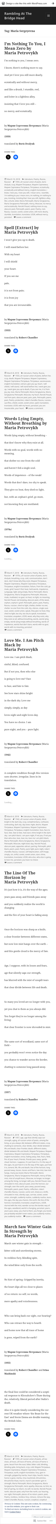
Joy (9, 392)
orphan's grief (17, 602)
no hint (46, 1486)
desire (38, 824)
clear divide (27, 1145)
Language (8, 592)
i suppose (21, 1162)
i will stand (14, 386)
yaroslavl (8, 217)
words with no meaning (14, 627)
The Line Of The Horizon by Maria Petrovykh (21, 877)
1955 (17, 1459)
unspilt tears (35, 1202)
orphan (7, 602)
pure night (39, 849)
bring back (20, 1467)
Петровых (34, 187)
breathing (15, 578)
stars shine (40, 854)
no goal (21, 597)
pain (30, 397)
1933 (17, 375)
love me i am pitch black (38, 838)
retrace (33, 1497)
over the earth (18, 1186)
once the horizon (38, 1183)
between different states (35, 1143)
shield (14, 403)
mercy (31, 203)
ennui (23, 1156)
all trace (13, 1461)
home (46, 1475)
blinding (44, 1464)
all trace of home (24, 1461)
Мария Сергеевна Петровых (16, 187)
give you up (32, 384)
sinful (16, 854)
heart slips (32, 1475)
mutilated (13, 597)
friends (22, 1159)
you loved (47, 1211)
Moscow (38, 203)
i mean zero (35, 192)
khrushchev (41, 1478)
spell (37, 403)
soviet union (28, 211)
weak (29, 616)
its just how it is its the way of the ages (28, 1164)
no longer (38, 1178)
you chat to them (26, 1211)
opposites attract (23, 846)
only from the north (29, 1491)
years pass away (11, 1211)
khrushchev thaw (11, 1480)
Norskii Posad (23, 206)
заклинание (45, 381)
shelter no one (41, 605)
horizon (13, 1162)
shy (30, 608)
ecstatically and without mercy (16, 190)
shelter (32, 605)
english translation (38, 190)
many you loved (16, 1173)
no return (20, 1489)
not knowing (22, 600)
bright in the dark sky (13, 822)
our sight (8, 1494)
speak (27, 611)
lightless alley (44, 198)
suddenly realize (39, 1197)
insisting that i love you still (27, 198)
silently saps (24, 1194)
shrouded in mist (11, 1194)
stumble (7, 214)
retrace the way (43, 1497)
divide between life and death (16, 1151)
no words (35, 1489)
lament (11, 1167)
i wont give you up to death (18, 389)
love (12, 392)
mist (6, 1178)
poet (33, 209)
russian (14, 211)
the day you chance (20, 1200)
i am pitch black (14, 835)
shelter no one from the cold (16, 608)
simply (7, 854)
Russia (42, 179)
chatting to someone (12, 1145)
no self (27, 1489)
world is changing (28, 1208)
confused (44, 822)
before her (46, 375)
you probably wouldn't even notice (18, 1213)
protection (19, 400)
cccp (13, 184)
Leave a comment (23, 217)
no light (36, 597)
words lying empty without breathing (25, 621)
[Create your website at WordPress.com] (28, 3)
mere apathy (29, 1486)
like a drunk (9, 201)
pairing (34, 846)
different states (40, 1148)
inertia (19, 1478)
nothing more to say (38, 206)
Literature (28, 179)
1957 (17, 1137)
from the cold (41, 586)
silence (35, 608)
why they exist (38, 616)
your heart (19, 408)
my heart (35, 394)
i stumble (45, 192)
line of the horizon (37, 1167)
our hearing (43, 1491)
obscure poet (9, 209)
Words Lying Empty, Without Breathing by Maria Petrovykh (25, 423)
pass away (29, 1186)
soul (6, 611)
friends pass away (33, 1159)
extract (23, 384)
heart (40, 384)
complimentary (33, 822)
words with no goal (40, 624)
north (6, 1491)
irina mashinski (29, 1478)
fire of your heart (11, 1159)
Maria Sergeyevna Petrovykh (16, 203)
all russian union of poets (30, 182)
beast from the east (17, 1464)
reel (43, 209)
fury (37, 1472)
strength (13, 1197)
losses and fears (29, 1170)
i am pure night (28, 835)
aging (14, 1140)
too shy (19, 613)
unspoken (17, 616)
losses (18, 1170)
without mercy (42, 214)
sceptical (35, 1499)
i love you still (23, 192)
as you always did (17, 1143)
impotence (43, 589)
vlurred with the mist (12, 1205)
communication (35, 578)
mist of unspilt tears (17, 1178)
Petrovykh (20, 209)
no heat (28, 597)
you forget (38, 1211)
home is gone (10, 1478)
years (47, 1208)
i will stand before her (28, 386)
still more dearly (41, 211)
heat (26, 589)
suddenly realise (24, 1197)
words (35, 619)
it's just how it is (32, 1162)
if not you (39, 835)
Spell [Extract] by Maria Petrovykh (21, 230)
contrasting (9, 824)
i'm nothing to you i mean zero (16, 195)
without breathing (25, 619)
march (22, 1480)
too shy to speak (29, 613)
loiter (17, 201)
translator (26, 214)
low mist (40, 1170)
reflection (34, 1189)
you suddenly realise (41, 1213)
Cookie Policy (15, 1512)
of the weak (44, 600)
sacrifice (7, 403)
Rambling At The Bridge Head (18, 15)
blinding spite (9, 1467)
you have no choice (30, 860)
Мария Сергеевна (40, 184)
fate (10, 832)
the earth (33, 1200)
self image (44, 851)
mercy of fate (45, 1175)
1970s (17, 575)
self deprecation (32, 851)
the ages (7, 1200)
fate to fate (17, 832)
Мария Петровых (23, 184)
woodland (16, 1208)
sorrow (33, 1194)
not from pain (10, 397)
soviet (20, 211)
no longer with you (26, 1181)
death (11, 378)
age (21, 1137)
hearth (40, 1475)
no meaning (44, 597)
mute (6, 597)
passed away (39, 1186)
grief (11, 589)
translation (16, 214)
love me (24, 838)
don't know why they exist (19, 581)
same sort (30, 1192)
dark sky (18, 824)
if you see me (35, 389)
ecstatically (44, 187)
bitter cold (36, 1464)
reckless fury (23, 1497)
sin (12, 854)
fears (43, 1156)
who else (32, 857)
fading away (31, 1156)
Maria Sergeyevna (41, 201)
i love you (13, 192)
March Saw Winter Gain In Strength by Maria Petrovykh (28, 1231)
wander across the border (32, 1205)
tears (49, 1197)
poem (27, 209)
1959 (17, 182)
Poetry (36, 179)
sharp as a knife (41, 1192)
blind (44, 819)
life (16, 1167)
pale (34, 397)
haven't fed (19, 589)
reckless (14, 1497)
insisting (11, 198)
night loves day (27, 843)
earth (16, 1472)
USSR (33, 214)
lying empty (22, 592)
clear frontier (22, 1148)
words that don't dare (23, 624)
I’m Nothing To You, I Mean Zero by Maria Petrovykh (24, 48)
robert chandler (31, 400)
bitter (29, 1464)
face (41, 830)
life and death (24, 1167)
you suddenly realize (12, 1216)
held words (33, 589)
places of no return (29, 1494)
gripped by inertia (19, 1475)
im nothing (34, 195)
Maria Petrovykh (26, 201)
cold (26, 578)
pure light (30, 849)
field (48, 1156)
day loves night (28, 824)
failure (33, 586)
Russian (7, 182)
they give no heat (38, 611)
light (15, 592)
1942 (17, 819)
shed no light (23, 605)
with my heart (24, 405)
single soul (43, 608)
